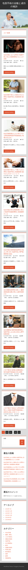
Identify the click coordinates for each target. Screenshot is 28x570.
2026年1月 (8, 509)
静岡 (6, 556)
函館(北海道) (8, 539)
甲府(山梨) (8, 549)
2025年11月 (8, 513)
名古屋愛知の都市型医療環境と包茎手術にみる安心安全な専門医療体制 (14, 332)
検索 (5, 438)
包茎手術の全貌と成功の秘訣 (14, 4)
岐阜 (6, 545)
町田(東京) (8, 551)
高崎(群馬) (8, 558)
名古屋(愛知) (15, 297)
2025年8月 (8, 519)
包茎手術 (15, 62)
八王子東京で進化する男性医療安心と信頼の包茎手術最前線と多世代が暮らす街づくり (14, 410)
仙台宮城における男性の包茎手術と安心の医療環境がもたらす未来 (14, 57)
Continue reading (9, 72)
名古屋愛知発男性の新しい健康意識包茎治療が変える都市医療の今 (14, 292)
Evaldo (16, 60)
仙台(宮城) (8, 532)
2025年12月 (8, 511)
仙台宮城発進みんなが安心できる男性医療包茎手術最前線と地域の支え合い (14, 135)
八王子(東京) (11, 375)
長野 (6, 554)
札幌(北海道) (8, 547)
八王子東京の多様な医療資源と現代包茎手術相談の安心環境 (14, 371)
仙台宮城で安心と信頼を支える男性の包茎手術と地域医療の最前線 (14, 97)
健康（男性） (10, 62)
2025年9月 (8, 517)
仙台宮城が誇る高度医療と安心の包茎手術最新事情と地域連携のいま (14, 212)
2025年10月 (8, 515)
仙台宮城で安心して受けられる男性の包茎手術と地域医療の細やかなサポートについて (14, 172)
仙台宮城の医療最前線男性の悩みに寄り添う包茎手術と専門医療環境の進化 (14, 252)
